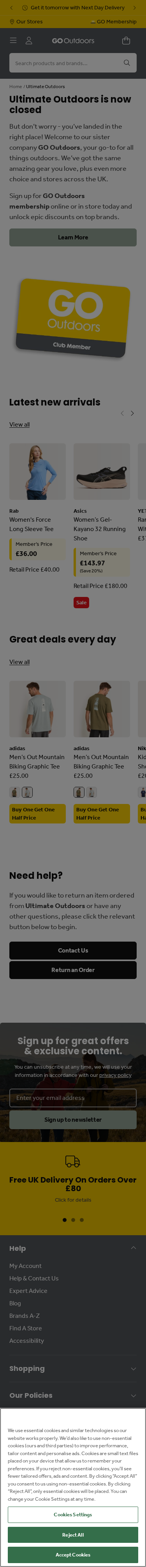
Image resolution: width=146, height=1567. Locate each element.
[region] (73, 1487)
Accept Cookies (73, 1555)
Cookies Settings (73, 1514)
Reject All (72, 1535)
